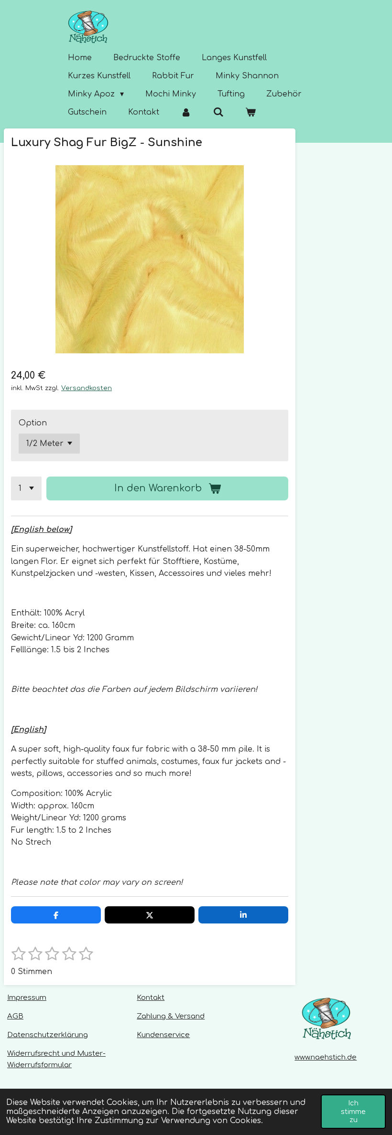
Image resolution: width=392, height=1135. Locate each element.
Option (33, 423)
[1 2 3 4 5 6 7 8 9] (26, 488)
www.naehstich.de (325, 1057)
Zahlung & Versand (171, 1016)
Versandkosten (86, 388)
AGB (15, 1016)
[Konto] (186, 112)
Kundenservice (163, 1035)
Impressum (26, 998)
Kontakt (150, 998)
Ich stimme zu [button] (353, 1111)
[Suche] (218, 112)
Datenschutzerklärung (47, 1035)
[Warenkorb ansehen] (250, 112)
